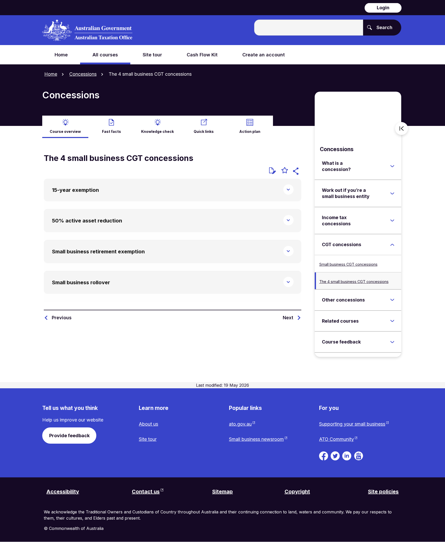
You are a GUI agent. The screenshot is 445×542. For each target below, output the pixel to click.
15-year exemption (75, 190)
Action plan (249, 131)
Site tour (148, 439)
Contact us (146, 491)
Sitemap (222, 491)
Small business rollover (81, 282)
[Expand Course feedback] (392, 342)
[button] (296, 172)
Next (288, 317)
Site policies (383, 491)
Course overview (65, 131)
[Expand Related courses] (392, 321)
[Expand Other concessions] (392, 300)
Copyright (297, 491)
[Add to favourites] (284, 171)
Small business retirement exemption (98, 251)
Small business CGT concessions (348, 264)
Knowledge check (157, 131)
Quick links (204, 131)
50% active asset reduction (87, 221)
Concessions (83, 74)
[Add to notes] (272, 171)
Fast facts (111, 131)
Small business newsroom (256, 439)
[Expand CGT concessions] (392, 244)
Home (50, 74)
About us (148, 424)
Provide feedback (69, 435)
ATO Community (336, 439)
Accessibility (62, 491)
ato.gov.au (240, 424)
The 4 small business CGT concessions (354, 281)
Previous (62, 317)
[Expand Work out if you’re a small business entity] (392, 193)
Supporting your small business (352, 424)
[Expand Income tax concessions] (392, 221)
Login (383, 7)
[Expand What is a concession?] (392, 166)
